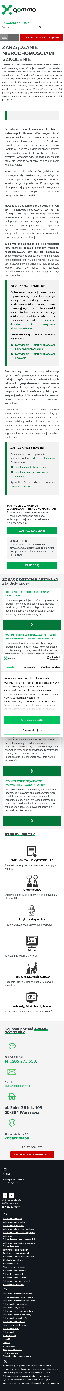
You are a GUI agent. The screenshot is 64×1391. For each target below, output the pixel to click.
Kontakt (6, 1339)
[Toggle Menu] (4, 37)
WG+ (26, 22)
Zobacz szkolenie (32, 530)
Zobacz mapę (17, 1138)
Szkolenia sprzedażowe (13, 1225)
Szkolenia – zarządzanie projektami (19, 1232)
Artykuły (18, 1006)
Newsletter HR (12, 22)
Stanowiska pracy (39, 976)
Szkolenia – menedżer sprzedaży (18, 1311)
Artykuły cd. (33, 1006)
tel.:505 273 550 (20, 1061)
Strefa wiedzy (9, 1346)
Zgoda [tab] (10, 666)
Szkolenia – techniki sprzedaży (17, 1315)
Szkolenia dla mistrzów (13, 1284)
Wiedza (6, 1342)
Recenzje (20, 976)
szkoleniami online (20, 486)
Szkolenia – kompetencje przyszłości (20, 1239)
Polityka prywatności (12, 1349)
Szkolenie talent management (16, 1281)
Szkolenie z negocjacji (13, 1274)
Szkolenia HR (9, 1236)
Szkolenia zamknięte (12, 1218)
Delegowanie (39, 860)
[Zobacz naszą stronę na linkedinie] (11, 1195)
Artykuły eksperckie (32, 919)
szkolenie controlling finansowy (32, 467)
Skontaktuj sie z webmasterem (17, 1356)
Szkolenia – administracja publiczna (19, 1243)
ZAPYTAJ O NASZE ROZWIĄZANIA (41, 37)
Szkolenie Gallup (10, 1264)
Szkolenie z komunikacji (14, 1321)
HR (51, 860)
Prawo (47, 1006)
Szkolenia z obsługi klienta (15, 1277)
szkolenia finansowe (43, 458)
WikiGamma (19, 860)
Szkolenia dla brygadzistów (15, 1318)
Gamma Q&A (32, 889)
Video (32, 950)
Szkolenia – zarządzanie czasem (18, 1297)
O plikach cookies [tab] (50, 666)
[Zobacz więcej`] (32, 625)
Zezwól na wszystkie (32, 720)
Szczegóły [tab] (29, 666)
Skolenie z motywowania (14, 1267)
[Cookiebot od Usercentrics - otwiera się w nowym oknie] (46, 658)
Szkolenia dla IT (10, 1332)
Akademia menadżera (13, 1260)
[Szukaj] (39, 28)
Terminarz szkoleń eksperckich (17, 1253)
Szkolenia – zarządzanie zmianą (17, 1294)
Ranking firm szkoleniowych (15, 1325)
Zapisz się (32, 565)
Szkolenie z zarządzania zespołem (18, 1257)
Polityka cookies (10, 1353)
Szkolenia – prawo (11, 1246)
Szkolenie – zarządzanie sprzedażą (19, 1301)
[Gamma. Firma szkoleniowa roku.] (19, 9)
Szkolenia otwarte (11, 1328)
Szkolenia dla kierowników (15, 1304)
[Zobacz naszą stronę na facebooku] (5, 1195)
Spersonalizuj (30, 730)
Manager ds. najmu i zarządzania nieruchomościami (31, 507)
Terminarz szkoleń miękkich (15, 1250)
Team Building (9, 1335)
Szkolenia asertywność (13, 1308)
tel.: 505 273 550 (10, 1183)
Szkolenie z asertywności (14, 1271)
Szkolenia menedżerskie (14, 1222)
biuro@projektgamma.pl (18, 1086)
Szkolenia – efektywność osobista (18, 1229)
